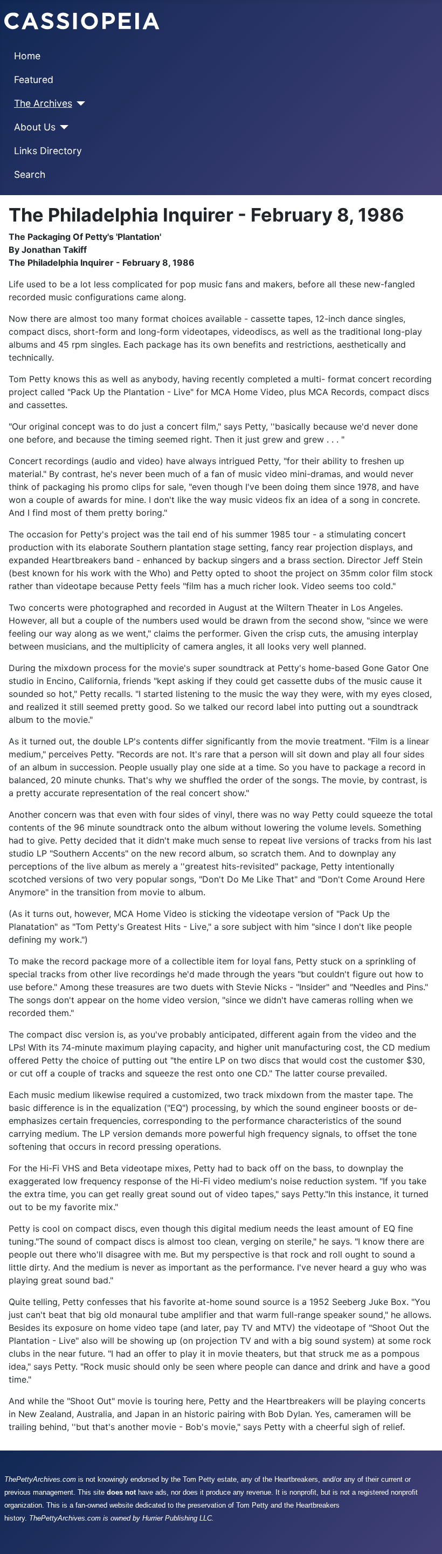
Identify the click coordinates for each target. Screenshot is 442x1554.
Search (29, 174)
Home (27, 55)
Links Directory (48, 150)
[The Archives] (79, 103)
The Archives (43, 103)
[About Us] (62, 127)
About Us (35, 127)
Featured (33, 79)
